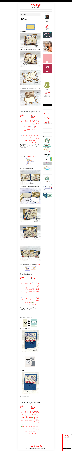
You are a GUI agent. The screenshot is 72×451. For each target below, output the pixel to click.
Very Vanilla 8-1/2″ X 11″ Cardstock (37, 123)
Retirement (21, 309)
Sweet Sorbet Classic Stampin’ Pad (30, 420)
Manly (32, 146)
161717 (34, 124)
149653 (37, 301)
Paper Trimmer (26, 137)
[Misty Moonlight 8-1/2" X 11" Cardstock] (34, 282)
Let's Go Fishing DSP (29, 146)
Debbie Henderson (38, 264)
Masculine (35, 146)
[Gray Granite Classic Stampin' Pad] (26, 417)
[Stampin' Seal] (26, 140)
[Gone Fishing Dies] (30, 120)
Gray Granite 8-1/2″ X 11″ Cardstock (22, 420)
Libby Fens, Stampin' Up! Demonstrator (36, 6)
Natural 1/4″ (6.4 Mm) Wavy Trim (35, 129)
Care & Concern (32, 437)
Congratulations (29, 145)
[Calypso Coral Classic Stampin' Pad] (30, 288)
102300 (34, 137)
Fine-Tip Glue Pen (30, 142)
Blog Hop (37, 306)
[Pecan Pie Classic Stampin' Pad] (28, 126)
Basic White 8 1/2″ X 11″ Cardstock (22, 291)
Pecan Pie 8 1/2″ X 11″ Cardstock (34, 123)
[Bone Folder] (34, 135)
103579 (22, 137)
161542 (22, 123)
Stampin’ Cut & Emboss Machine (37, 138)
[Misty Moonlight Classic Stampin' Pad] (24, 126)
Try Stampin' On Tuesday (23, 147)
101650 (37, 124)
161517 (37, 292)
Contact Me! (47, 23)
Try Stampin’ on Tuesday (33, 109)
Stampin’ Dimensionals (34, 142)
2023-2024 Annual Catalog (26, 144)
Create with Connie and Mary (31, 156)
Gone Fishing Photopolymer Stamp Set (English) (26, 124)
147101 (30, 292)
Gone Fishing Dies (24, 146)
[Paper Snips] (22, 135)
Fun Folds (32, 145)
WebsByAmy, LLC (44, 448)
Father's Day (30, 307)
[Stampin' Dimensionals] (34, 140)
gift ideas (34, 145)
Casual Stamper (35, 144)
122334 (30, 137)
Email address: (64, 445)
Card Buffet (31, 144)
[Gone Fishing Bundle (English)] (22, 120)
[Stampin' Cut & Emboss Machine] (37, 135)
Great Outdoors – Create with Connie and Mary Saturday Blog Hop (30, 151)
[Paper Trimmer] (26, 135)
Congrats (22, 18)
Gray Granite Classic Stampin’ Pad (26, 420)
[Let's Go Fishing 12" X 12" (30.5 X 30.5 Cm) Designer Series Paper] (32, 126)
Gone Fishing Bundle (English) (22, 285)
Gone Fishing (36, 307)
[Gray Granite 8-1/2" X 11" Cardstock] (22, 417)
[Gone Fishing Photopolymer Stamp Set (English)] (26, 120)
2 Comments (25, 19)
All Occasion (31, 306)
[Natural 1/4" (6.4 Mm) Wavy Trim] (36, 126)
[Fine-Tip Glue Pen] (30, 140)
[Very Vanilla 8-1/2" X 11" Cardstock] (37, 120)
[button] (47, 10)
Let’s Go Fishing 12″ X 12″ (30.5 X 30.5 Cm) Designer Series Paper (32, 131)
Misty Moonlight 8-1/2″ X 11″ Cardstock (34, 286)
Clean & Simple (25, 145)
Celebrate (38, 144)
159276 (22, 292)
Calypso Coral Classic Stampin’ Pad (30, 291)
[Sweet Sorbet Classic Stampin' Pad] (30, 417)
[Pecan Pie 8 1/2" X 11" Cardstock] (34, 120)
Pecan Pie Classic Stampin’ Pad (28, 129)
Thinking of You (38, 146)
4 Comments (25, 314)
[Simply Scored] (30, 135)
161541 (30, 285)
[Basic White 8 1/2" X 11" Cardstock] (22, 288)
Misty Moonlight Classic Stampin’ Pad (24, 130)
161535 (26, 125)
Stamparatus (24, 309)
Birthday (35, 306)
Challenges (21, 145)
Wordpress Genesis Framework (37, 448)
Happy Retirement (24, 313)
